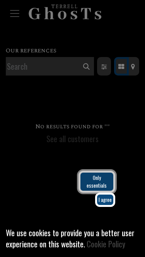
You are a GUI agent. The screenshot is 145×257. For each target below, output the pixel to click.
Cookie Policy (106, 244)
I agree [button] (105, 199)
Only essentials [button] (97, 181)
